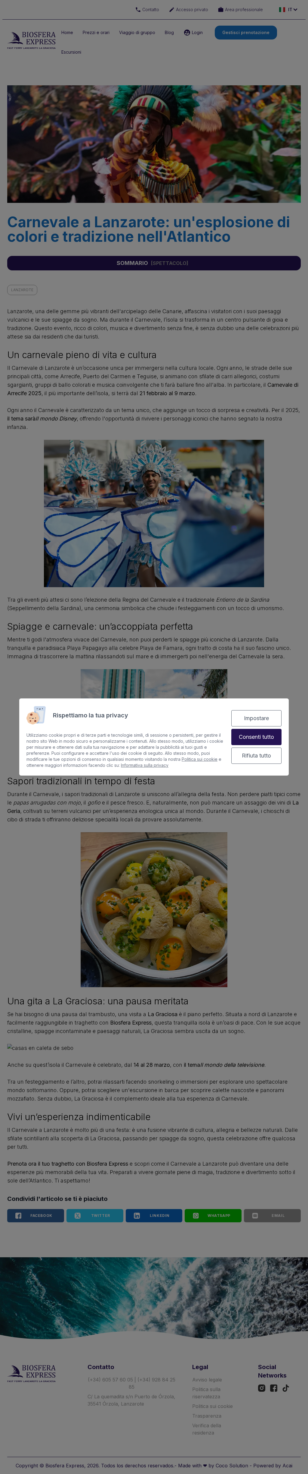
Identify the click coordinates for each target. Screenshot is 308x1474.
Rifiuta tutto (256, 755)
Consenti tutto (256, 737)
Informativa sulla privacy (144, 765)
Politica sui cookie (199, 759)
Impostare (256, 718)
